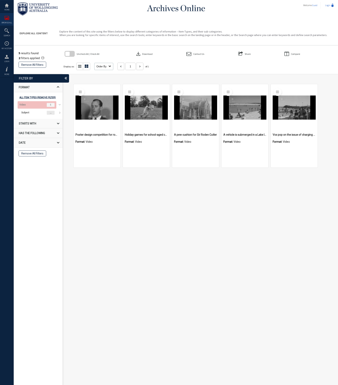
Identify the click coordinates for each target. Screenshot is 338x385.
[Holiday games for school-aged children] (146, 107)
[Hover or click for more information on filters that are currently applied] (42, 58)
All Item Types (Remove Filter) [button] (37, 97)
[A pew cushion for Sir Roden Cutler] (195, 107)
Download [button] (144, 54)
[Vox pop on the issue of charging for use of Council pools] (294, 107)
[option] (38, 108)
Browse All (7, 22)
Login (6, 61)
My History (7, 48)
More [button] (6, 74)
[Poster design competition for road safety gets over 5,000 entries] (97, 107)
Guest (314, 5)
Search (7, 35)
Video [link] (22, 104)
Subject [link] (25, 112)
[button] (195, 53)
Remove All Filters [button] (32, 64)
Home (6, 9)
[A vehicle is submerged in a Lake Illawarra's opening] (244, 107)
